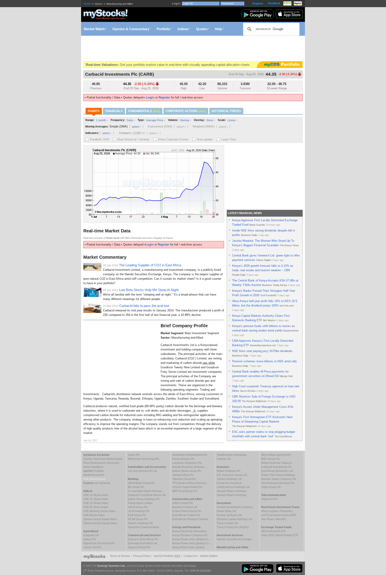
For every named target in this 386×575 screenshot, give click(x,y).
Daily (130, 120)
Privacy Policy (141, 556)
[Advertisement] (164, 48)
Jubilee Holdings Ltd (229, 479)
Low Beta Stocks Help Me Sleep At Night (148, 290)
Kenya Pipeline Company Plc (190, 535)
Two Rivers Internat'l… (274, 519)
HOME (87, 3)
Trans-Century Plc (228, 523)
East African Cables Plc (186, 515)
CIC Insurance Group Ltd (232, 475)
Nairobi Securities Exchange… (235, 539)
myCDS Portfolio (167, 556)
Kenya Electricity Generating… (190, 531)
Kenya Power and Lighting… (189, 547)
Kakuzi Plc (89, 539)
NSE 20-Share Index (95, 499)
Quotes (202, 29)
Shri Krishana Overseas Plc (277, 483)
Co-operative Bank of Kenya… (146, 491)
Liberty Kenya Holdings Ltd (233, 487)
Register (257, 3)
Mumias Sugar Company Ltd (278, 479)
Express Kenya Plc (139, 547)
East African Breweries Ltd (277, 471)
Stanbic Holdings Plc (140, 523)
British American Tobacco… (277, 463)
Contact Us (190, 556)
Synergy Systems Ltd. (111, 565)
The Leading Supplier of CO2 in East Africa (150, 265)
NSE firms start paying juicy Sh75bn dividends (262, 351)
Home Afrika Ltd (226, 511)
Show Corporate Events (173, 139)
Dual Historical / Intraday (133, 139)
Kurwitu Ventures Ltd (229, 515)
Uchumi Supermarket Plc (187, 487)
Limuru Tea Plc (92, 547)
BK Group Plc (136, 487)
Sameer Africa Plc (183, 475)
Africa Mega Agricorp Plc (276, 454)
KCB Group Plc (137, 515)
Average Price (154, 120)
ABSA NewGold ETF (273, 531)
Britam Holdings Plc (229, 471)
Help (218, 29)
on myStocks (96, 483)
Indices (183, 29)
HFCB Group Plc (138, 507)
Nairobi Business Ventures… (189, 467)
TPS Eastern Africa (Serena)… (190, 483)
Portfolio (163, 29)
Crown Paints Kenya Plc (186, 511)
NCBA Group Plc (138, 519)
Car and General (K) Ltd (142, 471)
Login (150, 97)
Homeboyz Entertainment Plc (190, 454)
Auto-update (205, 139)
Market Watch (94, 29)
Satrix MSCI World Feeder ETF (279, 535)
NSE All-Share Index (95, 507)
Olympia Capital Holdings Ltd (234, 519)
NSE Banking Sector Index (99, 511)
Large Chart (228, 139)
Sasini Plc (134, 454)
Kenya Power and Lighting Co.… (192, 539)
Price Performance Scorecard (101, 463)
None (209, 120)
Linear (231, 120)
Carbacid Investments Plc (276, 467)
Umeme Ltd (224, 458)
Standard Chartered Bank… (145, 527)
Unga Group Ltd (271, 487)
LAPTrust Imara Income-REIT (278, 515)
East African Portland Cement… (191, 519)
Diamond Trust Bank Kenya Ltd (147, 495)
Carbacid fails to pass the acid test (144, 306)
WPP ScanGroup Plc (184, 491)
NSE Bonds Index (94, 515)
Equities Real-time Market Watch (103, 458)
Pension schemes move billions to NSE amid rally (264, 361)
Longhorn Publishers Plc (187, 463)
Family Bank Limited (140, 503)
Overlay (184, 120)
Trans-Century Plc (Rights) (233, 527)
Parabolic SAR (99, 139)
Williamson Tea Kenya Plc (143, 458)
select (135, 126)
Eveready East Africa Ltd (142, 543)
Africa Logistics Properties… (278, 511)
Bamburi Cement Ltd (184, 507)
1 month (101, 120)
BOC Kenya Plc (270, 458)
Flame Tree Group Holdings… (279, 475)
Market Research (93, 475)
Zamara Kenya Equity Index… (101, 519)
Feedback (274, 3)
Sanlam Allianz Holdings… (233, 491)
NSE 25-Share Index (95, 503)
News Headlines (93, 467)
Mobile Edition (209, 556)
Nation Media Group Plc (186, 471)
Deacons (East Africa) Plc (143, 539)
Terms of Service (120, 556)
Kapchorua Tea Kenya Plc (99, 543)
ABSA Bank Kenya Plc (141, 483)
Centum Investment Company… (236, 507)
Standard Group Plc (184, 479)
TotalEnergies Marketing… (233, 454)
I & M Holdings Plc (139, 511)
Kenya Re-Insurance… (230, 483)
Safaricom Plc (269, 499)
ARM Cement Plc (182, 503)
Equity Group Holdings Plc (144, 499)
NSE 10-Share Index (95, 495)
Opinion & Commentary (130, 29)
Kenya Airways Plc (183, 458)
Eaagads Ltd (91, 535)
